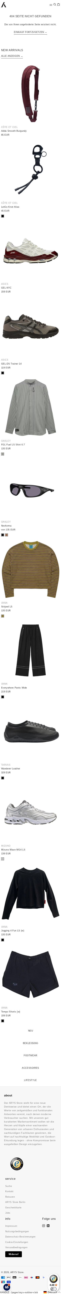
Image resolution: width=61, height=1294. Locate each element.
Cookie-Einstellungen (16, 1242)
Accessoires (30, 1068)
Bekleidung (30, 1043)
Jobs (8, 1213)
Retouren (10, 1197)
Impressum (11, 1226)
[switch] (53, 1289)
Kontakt (9, 1191)
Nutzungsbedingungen (17, 1231)
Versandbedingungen (16, 1247)
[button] (54, 4)
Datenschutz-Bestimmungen (20, 1236)
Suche (8, 1186)
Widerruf (13, 1254)
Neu (30, 1030)
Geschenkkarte (13, 1207)
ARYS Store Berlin (15, 1202)
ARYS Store (17, 1272)
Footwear (30, 1055)
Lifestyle (30, 1080)
